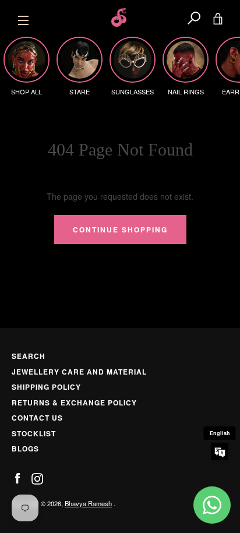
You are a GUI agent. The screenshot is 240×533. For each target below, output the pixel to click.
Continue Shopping (120, 229)
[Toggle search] (194, 17)
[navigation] (23, 17)
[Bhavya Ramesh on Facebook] (17, 477)
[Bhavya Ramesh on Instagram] (37, 477)
